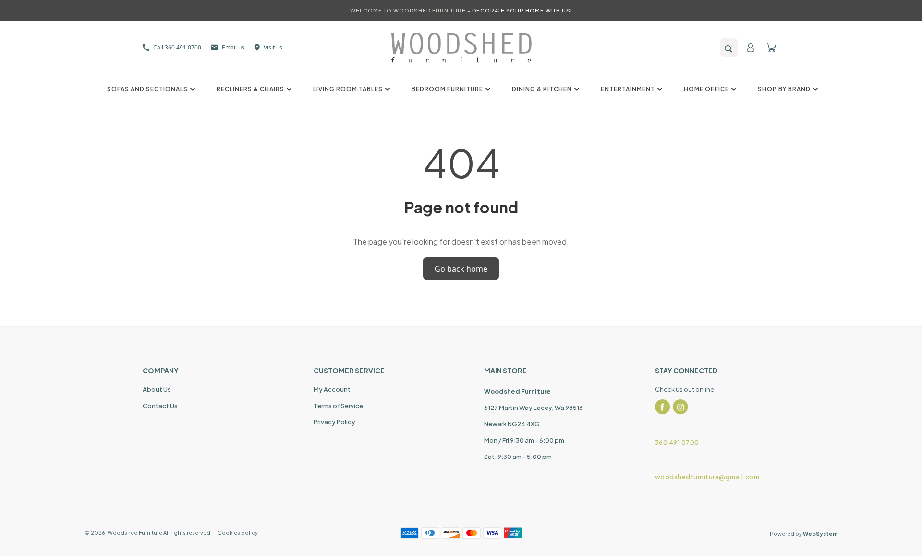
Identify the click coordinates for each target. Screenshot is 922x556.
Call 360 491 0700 (177, 47)
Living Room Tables (348, 89)
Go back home (461, 268)
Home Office (706, 89)
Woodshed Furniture (135, 533)
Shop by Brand (784, 89)
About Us (157, 389)
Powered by (803, 534)
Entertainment (628, 89)
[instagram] (680, 407)
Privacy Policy (334, 422)
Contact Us (160, 405)
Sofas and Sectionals (147, 89)
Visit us (273, 47)
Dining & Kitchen (542, 89)
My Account (332, 389)
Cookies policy (238, 533)
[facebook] (662, 407)
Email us (233, 47)
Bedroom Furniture (447, 89)
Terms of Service (338, 405)
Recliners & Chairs (250, 89)
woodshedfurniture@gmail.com (707, 477)
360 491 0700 (677, 442)
